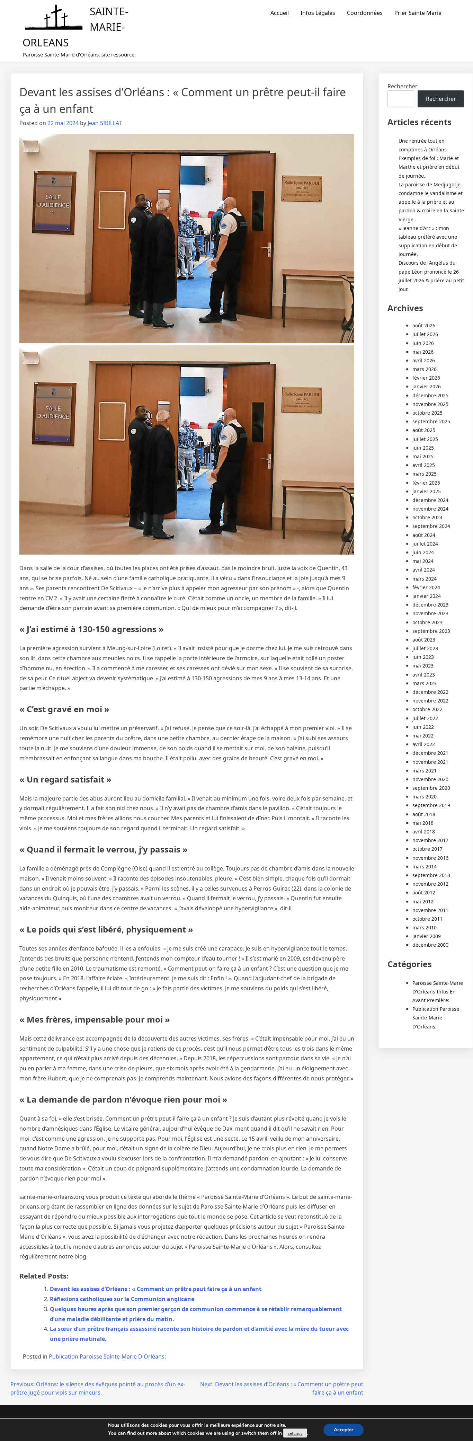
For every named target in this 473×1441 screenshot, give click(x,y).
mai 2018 (423, 823)
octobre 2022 (427, 709)
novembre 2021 (430, 762)
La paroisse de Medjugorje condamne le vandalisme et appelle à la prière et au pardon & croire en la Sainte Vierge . (431, 202)
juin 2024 (423, 552)
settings (295, 1433)
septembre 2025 (431, 421)
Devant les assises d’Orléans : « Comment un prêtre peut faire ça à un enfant (155, 1289)
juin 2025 (423, 447)
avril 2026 (423, 360)
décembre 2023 (430, 604)
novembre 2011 (430, 910)
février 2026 (426, 377)
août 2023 (423, 639)
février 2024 (426, 587)
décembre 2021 (430, 753)
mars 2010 (424, 927)
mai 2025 (423, 456)
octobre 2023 (427, 622)
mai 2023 (423, 665)
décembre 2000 (430, 944)
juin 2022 (423, 727)
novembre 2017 (430, 840)
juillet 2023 (425, 648)
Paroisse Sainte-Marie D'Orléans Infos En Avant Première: (437, 992)
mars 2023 (424, 683)
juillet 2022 (425, 718)
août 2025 (423, 430)
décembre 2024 (430, 500)
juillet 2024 (425, 543)
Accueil (279, 13)
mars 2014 (424, 866)
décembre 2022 (430, 692)
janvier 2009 (426, 936)
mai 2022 (423, 735)
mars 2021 (424, 770)
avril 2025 (423, 465)
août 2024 (423, 535)
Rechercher (402, 86)
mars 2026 (424, 369)
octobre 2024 (427, 517)
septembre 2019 (431, 805)
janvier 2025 (426, 491)
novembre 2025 (430, 404)
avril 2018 (423, 831)
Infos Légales (318, 13)
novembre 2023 (430, 613)
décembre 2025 (430, 395)
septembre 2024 (431, 526)
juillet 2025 (425, 439)
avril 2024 (423, 569)
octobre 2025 (427, 412)
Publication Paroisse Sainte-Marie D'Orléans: (107, 1356)
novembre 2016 (430, 858)
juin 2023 (423, 657)
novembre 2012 (430, 884)
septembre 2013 (431, 875)
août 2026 (423, 325)
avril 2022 (423, 744)
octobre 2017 (427, 849)
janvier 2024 (426, 596)
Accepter (343, 1429)
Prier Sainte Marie (417, 13)
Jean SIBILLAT (105, 123)
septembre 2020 (431, 788)
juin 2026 (423, 343)
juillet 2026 (425, 334)
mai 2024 (423, 561)
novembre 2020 (430, 779)
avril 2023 (423, 674)
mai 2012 (423, 901)
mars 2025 (424, 473)
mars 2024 (424, 578)
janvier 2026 (426, 386)
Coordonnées (365, 13)
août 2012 (423, 892)
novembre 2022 (430, 700)
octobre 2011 (427, 919)
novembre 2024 (430, 508)
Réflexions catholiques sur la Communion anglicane (122, 1299)
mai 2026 (423, 351)
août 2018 (423, 814)
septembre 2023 (431, 631)
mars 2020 (424, 796)
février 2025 (426, 482)
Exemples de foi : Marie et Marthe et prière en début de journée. (429, 167)
